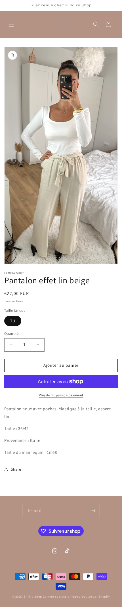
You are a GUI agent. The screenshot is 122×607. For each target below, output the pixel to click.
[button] (11, 24)
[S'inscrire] (93, 510)
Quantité (11, 333)
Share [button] (16, 469)
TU (12, 320)
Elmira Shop (33, 596)
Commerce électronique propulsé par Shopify (76, 596)
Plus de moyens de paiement (61, 395)
